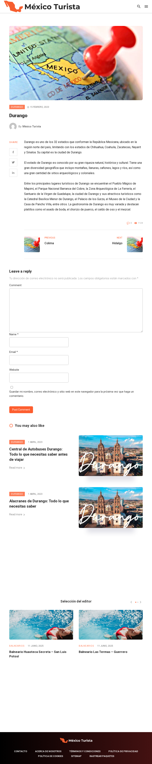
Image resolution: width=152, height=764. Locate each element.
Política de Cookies (50, 756)
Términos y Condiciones (84, 751)
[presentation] (131, 602)
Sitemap (76, 756)
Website (14, 369)
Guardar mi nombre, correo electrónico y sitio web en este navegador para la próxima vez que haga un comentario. (71, 394)
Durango (17, 107)
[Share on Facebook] (13, 152)
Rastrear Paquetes (102, 756)
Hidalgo (117, 243)
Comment (15, 285)
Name (14, 334)
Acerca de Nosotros (48, 751)
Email (13, 352)
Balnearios (16, 646)
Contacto (20, 751)
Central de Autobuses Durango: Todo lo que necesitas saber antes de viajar (38, 454)
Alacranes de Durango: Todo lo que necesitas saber (39, 503)
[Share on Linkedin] (13, 173)
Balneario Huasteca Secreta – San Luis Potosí (37, 654)
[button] (136, 602)
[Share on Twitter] (13, 162)
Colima (49, 243)
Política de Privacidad (123, 751)
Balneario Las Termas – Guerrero (103, 652)
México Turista (31, 126)
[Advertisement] (76, 565)
